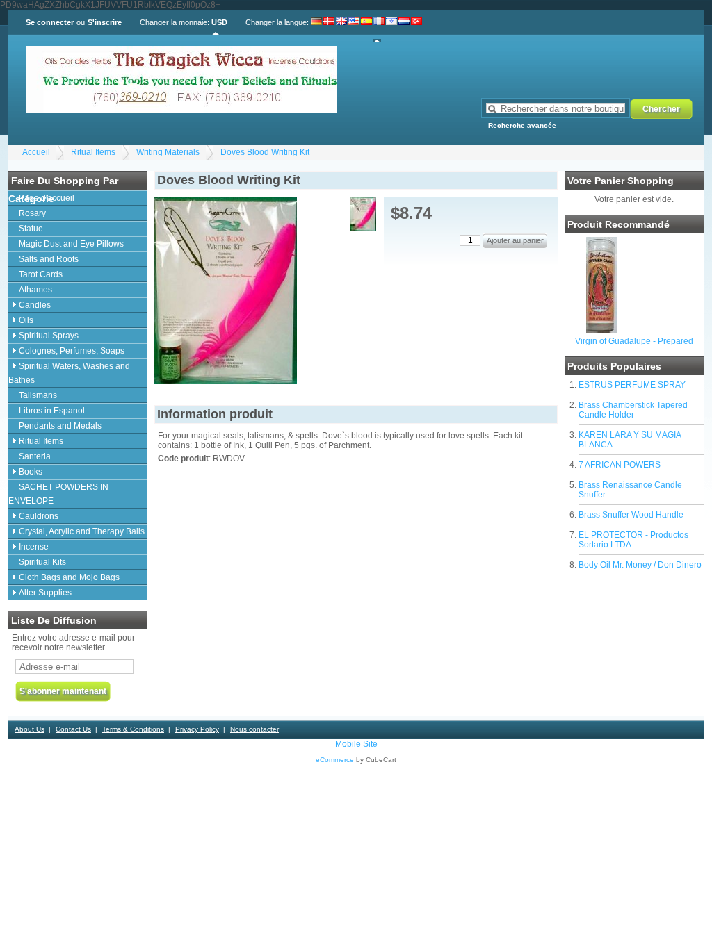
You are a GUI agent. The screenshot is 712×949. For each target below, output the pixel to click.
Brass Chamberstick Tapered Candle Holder (633, 410)
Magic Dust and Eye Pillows (71, 244)
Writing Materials (168, 152)
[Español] (366, 29)
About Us (29, 729)
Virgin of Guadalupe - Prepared (634, 341)
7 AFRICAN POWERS (619, 465)
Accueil (36, 152)
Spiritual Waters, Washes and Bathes (69, 373)
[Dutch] (404, 29)
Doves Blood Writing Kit (264, 152)
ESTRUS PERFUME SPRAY (632, 385)
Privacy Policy (197, 729)
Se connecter (50, 22)
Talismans (38, 395)
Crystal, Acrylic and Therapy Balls (82, 531)
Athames (35, 290)
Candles (35, 305)
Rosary (32, 213)
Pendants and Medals (60, 426)
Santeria (35, 456)
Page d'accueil (46, 198)
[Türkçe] (416, 29)
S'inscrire (105, 22)
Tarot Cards (41, 274)
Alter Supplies (45, 592)
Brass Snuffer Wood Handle (630, 515)
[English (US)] (354, 29)
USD (219, 22)
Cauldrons (38, 516)
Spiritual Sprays (49, 335)
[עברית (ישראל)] (391, 29)
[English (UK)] (341, 29)
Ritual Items (93, 152)
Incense (34, 547)
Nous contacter (254, 729)
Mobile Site (356, 744)
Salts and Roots (49, 259)
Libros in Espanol (52, 410)
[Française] (379, 29)
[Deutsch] (317, 29)
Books (30, 472)
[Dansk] (329, 29)
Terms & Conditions (133, 729)
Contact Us (73, 729)
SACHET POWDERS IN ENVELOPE (58, 494)
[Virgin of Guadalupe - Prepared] (601, 330)
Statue (31, 228)
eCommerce (335, 760)
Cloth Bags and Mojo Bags (69, 577)
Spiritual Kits (42, 562)
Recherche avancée (522, 125)
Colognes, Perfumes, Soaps (71, 351)
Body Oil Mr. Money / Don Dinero (640, 565)
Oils (26, 320)
